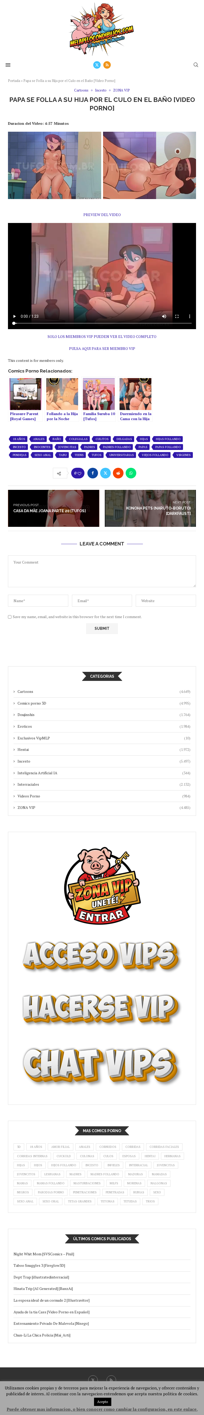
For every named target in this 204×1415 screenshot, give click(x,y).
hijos (38, 1165)
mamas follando (51, 1183)
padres (89, 447)
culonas (87, 1156)
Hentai (104, 749)
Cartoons (104, 691)
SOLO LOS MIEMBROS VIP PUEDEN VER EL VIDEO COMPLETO (102, 336)
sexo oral (50, 1201)
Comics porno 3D (104, 703)
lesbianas (52, 1174)
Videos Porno (104, 795)
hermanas (172, 1156)
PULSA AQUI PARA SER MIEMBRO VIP (102, 348)
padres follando (117, 447)
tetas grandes (80, 1201)
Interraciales (104, 784)
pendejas (20, 455)
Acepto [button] (102, 1401)
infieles (113, 1165)
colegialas (78, 439)
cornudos (107, 1147)
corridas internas (32, 1156)
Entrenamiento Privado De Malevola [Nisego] (51, 1323)
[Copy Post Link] (143, 473)
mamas (22, 1183)
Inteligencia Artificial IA (104, 772)
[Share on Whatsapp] (131, 473)
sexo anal (43, 455)
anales (39, 439)
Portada (14, 80)
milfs (114, 1183)
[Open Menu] (8, 65)
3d (19, 1147)
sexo (157, 1192)
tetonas (107, 1201)
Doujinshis (104, 714)
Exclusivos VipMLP (104, 737)
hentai (150, 1156)
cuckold (64, 1156)
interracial (138, 1165)
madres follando (105, 1174)
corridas (133, 1147)
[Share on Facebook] (92, 473)
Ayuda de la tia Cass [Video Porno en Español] (52, 1311)
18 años (19, 439)
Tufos (96, 455)
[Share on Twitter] (105, 473)
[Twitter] (97, 65)
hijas (144, 439)
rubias (138, 1192)
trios (150, 1201)
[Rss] (107, 65)
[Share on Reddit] (118, 473)
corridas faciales (164, 1147)
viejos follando (155, 455)
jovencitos (26, 1174)
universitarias (121, 455)
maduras (135, 1174)
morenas (134, 1183)
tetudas (130, 1201)
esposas (129, 1156)
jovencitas (67, 447)
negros (23, 1192)
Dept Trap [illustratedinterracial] (41, 1277)
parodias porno (51, 1192)
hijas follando (168, 439)
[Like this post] (79, 473)
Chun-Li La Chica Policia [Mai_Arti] (42, 1335)
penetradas (115, 1192)
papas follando (168, 447)
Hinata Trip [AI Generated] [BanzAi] (43, 1288)
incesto (19, 447)
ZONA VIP (104, 807)
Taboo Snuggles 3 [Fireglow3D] (39, 1265)
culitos (102, 439)
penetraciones (85, 1192)
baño (57, 439)
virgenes (183, 455)
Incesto (104, 761)
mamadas (159, 1174)
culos (108, 1156)
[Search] (195, 64)
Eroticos (104, 726)
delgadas (124, 439)
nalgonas (159, 1183)
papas (143, 447)
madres (76, 1174)
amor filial (60, 1147)
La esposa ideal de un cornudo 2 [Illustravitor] (52, 1300)
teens (79, 455)
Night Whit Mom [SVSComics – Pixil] (44, 1253)
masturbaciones (87, 1183)
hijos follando (63, 1165)
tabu (63, 455)
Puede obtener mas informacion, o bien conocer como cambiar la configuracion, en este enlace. (102, 1409)
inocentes (42, 447)
